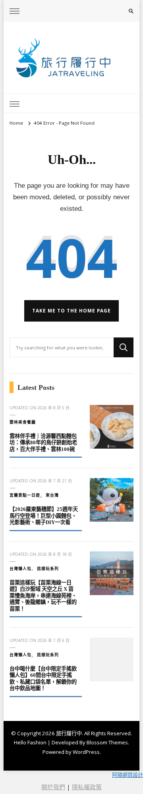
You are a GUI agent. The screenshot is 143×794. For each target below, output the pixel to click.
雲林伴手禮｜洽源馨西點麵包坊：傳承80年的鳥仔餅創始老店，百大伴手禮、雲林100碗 (43, 442)
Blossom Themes (107, 742)
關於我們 (53, 787)
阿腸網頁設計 (127, 775)
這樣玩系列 (48, 568)
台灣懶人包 (20, 568)
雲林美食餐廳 (23, 422)
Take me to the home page (71, 311)
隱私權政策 (87, 787)
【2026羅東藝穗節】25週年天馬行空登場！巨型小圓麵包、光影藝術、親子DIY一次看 (44, 515)
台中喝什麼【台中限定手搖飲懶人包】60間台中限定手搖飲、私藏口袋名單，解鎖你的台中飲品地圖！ (43, 679)
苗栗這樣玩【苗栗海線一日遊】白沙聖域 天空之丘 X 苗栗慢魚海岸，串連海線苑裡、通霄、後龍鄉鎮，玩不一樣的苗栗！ (43, 596)
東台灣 (52, 495)
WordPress (86, 751)
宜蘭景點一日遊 (25, 495)
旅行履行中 (69, 733)
